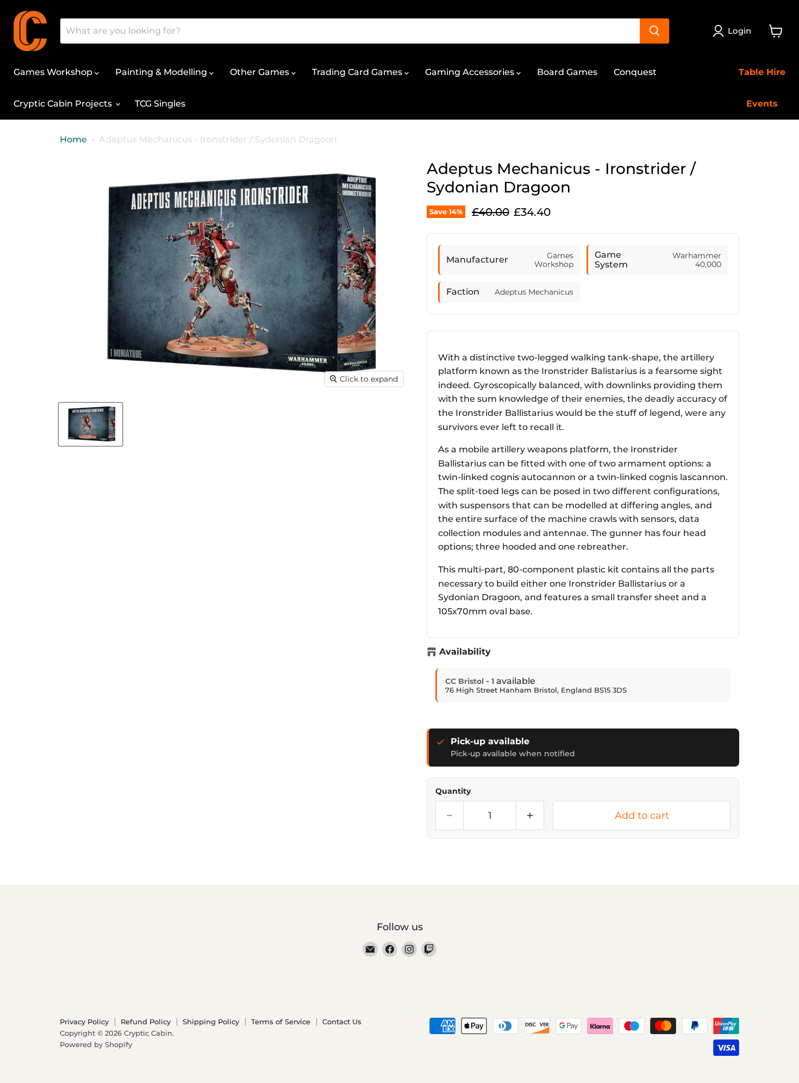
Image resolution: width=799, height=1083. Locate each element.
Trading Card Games (358, 72)
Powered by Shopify (96, 1044)
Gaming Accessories (470, 72)
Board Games (567, 72)
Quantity (453, 791)
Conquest (635, 72)
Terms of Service (280, 1021)
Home (73, 140)
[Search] (654, 30)
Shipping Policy (211, 1021)
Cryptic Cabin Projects (64, 103)
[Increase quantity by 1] (530, 816)
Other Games (260, 72)
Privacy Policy (84, 1021)
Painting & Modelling (162, 72)
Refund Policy (146, 1021)
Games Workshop (54, 72)
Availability (465, 652)
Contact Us (341, 1021)
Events (762, 103)
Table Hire (762, 72)
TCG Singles (160, 103)
